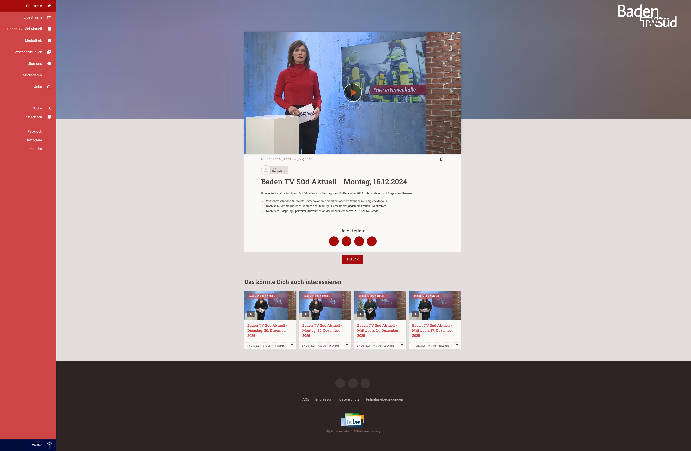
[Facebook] (340, 383)
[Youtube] (365, 383)
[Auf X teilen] (346, 241)
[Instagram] (353, 383)
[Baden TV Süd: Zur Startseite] (647, 15)
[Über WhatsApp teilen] (359, 241)
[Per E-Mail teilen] (372, 241)
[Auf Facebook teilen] (334, 241)
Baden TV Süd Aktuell (262, 296)
